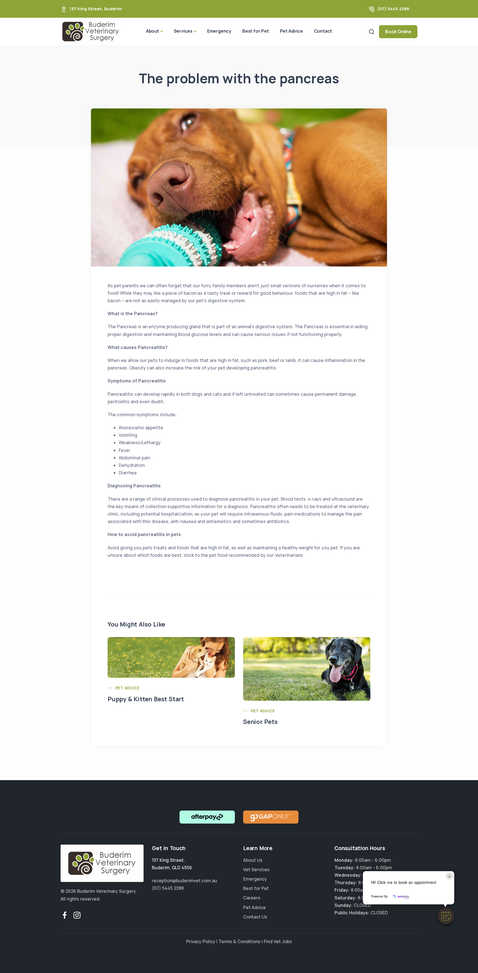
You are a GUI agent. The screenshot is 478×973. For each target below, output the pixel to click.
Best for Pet (255, 31)
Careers (251, 898)
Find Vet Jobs (278, 941)
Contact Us (255, 917)
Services (183, 31)
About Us (253, 860)
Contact (323, 31)
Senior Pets (260, 722)
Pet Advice (291, 31)
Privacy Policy (200, 941)
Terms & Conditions (240, 941)
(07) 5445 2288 (393, 9)
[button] (446, 916)
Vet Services (256, 869)
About (152, 31)
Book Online (398, 32)
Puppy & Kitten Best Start (146, 699)
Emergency (219, 31)
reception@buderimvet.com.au (184, 881)
